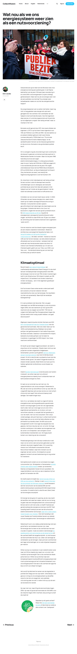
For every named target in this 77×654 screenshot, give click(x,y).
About (26, 3)
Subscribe (70, 4)
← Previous (8, 624)
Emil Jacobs (7, 94)
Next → (70, 624)
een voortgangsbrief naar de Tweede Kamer (35, 324)
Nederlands (41, 3)
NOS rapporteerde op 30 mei (32, 213)
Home (20, 3)
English (33, 3)
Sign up (38, 641)
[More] (47, 4)
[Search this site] (57, 4)
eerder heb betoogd (32, 372)
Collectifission (9, 4)
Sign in (62, 3)
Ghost (47, 645)
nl (4, 99)
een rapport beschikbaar (37, 267)
